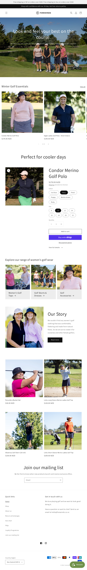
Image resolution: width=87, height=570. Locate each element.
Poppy (53, 197)
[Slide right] (48, 144)
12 (65, 210)
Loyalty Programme (12, 530)
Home (7, 501)
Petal (73, 192)
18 (59, 215)
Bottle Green (65, 197)
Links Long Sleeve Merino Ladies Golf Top (58, 400)
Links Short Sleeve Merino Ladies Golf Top (58, 453)
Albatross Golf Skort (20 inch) (15, 453)
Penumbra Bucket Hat (13, 400)
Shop (7, 506)
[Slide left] (38, 144)
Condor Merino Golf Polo (10, 136)
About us (8, 511)
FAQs (7, 525)
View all (82, 87)
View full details (54, 247)
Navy (64, 192)
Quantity (51, 220)
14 (72, 210)
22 (73, 215)
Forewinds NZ (68, 565)
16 (52, 215)
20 (66, 215)
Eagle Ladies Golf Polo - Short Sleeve (57, 136)
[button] (6, 13)
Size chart (8, 521)
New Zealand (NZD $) (13, 562)
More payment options (65, 242)
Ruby (53, 202)
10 (58, 210)
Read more (55, 340)
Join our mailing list (12, 535)
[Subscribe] (60, 480)
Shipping (51, 185)
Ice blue (54, 192)
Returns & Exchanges (12, 516)
